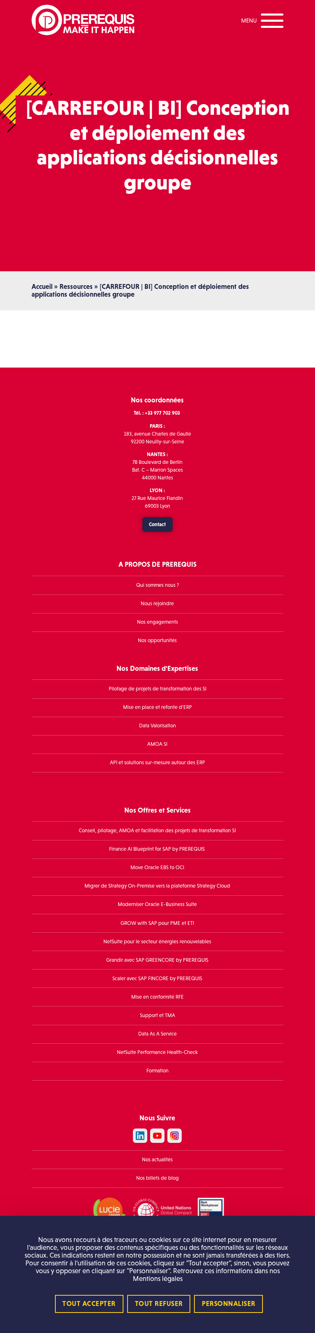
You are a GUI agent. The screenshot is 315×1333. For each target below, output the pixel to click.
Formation (157, 1071)
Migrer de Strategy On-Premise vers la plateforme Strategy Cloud (157, 886)
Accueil (42, 287)
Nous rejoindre (157, 603)
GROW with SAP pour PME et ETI (157, 923)
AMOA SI (157, 744)
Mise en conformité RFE (157, 997)
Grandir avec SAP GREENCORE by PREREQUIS (157, 960)
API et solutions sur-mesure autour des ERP (157, 762)
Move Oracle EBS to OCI (157, 867)
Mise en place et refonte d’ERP (157, 707)
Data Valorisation (157, 726)
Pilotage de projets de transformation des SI (157, 689)
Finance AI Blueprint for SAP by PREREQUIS (157, 849)
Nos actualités (157, 1160)
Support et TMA (157, 1015)
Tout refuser (159, 1304)
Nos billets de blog (157, 1178)
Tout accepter (89, 1304)
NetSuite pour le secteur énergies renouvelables (157, 942)
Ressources (76, 287)
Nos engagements (157, 622)
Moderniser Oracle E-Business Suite (157, 904)
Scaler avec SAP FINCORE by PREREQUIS (157, 978)
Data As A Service (157, 1034)
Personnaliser (229, 1304)
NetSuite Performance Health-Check (157, 1052)
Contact (157, 524)
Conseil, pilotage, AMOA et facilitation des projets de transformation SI (157, 830)
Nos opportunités (157, 640)
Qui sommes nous (156, 585)
